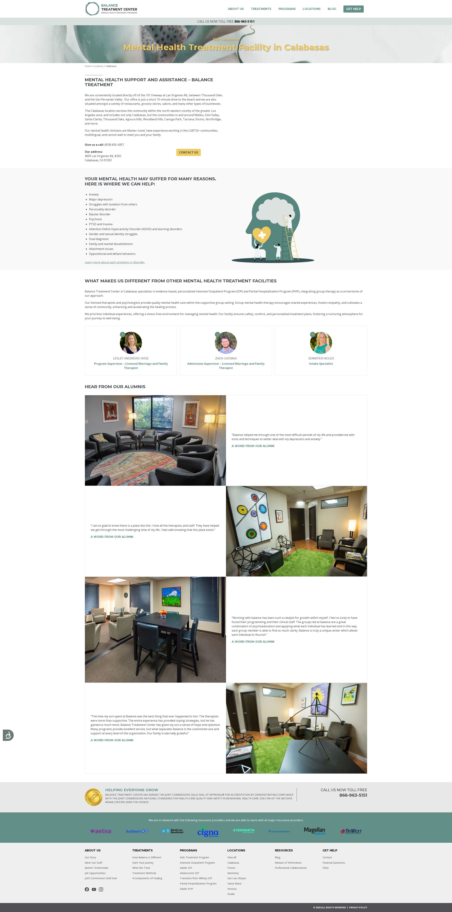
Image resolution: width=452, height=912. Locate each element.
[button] (235, 9)
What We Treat (141, 867)
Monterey (233, 873)
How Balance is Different (146, 857)
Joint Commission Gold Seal (101, 878)
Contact (327, 857)
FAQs (326, 867)
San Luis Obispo (236, 878)
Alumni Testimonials (96, 867)
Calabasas (233, 862)
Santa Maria (234, 883)
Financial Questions (334, 862)
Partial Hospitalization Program (198, 883)
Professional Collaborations (291, 867)
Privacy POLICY (358, 907)
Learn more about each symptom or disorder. (115, 262)
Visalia (231, 894)
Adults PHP (186, 888)
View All (231, 857)
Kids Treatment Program (194, 857)
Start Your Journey (142, 862)
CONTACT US (188, 152)
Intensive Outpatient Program (197, 862)
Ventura (232, 888)
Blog (277, 857)
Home (88, 66)
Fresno (231, 867)
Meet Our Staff (93, 862)
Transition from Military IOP (196, 878)
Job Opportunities (95, 873)
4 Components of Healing (147, 878)
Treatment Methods (144, 873)
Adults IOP (186, 867)
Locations (98, 66)
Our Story (90, 857)
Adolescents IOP (189, 873)
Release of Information (288, 862)
